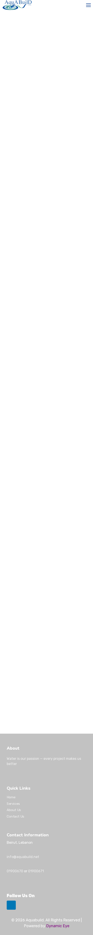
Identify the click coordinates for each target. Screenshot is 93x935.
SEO (11, 209)
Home (11, 797)
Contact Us (15, 816)
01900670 (15, 871)
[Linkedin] (11, 905)
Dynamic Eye (57, 926)
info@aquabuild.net (23, 857)
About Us (14, 810)
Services (13, 804)
